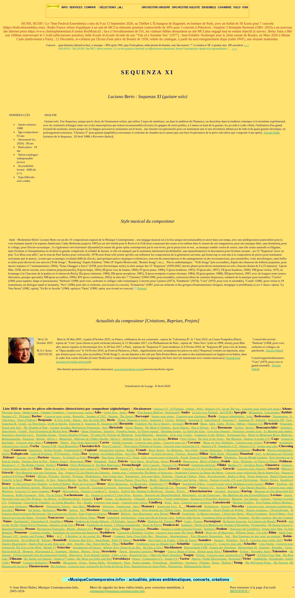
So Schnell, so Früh (74, 457)
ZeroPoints (153, 461)
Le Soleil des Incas (163, 453)
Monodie (39, 480)
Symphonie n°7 (158, 483)
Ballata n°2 (235, 465)
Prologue (78, 476)
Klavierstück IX (11, 551)
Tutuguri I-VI (10, 536)
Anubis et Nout (236, 476)
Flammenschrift (73, 450)
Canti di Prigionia (41, 453)
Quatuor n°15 (247, 446)
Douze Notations (91, 431)
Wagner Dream (269, 480)
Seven (164, 461)
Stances (221, 487)
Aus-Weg (83, 480)
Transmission (281, 416)
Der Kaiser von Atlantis (38, 558)
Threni (123, 551)
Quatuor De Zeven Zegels (151, 468)
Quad (136, 457)
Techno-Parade (53, 450)
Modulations (93, 476)
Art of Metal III (30, 540)
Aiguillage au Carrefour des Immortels (75, 532)
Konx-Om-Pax (102, 543)
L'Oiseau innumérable (127, 525)
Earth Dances (181, 427)
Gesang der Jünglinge (223, 547)
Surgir (32, 457)
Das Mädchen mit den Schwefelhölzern (245, 495)
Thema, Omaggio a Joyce (132, 420)
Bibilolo (126, 513)
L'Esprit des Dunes (233, 513)
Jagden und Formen (32, 536)
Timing (64, 442)
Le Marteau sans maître (278, 431)
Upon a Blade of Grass (182, 551)
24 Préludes (118, 521)
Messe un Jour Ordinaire (218, 442)
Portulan (41, 517)
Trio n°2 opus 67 (112, 446)
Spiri (258, 453)
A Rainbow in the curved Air (83, 536)
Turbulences (211, 506)
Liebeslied (113, 517)
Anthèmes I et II (131, 438)
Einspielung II (39, 521)
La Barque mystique (209, 513)
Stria (6, 450)
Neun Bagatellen (68, 446)
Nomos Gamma (141, 562)
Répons (41, 438)
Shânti (112, 461)
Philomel (24, 416)
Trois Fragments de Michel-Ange (48, 431)
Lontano (265, 498)
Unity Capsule (151, 465)
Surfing (239, 427)
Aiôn (70, 543)
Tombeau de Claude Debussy (92, 521)
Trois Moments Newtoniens (207, 536)
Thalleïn (226, 562)
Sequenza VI (246, 420)
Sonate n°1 (127, 468)
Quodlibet (56, 521)
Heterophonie (70, 491)
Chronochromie (279, 510)
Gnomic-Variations (211, 450)
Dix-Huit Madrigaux (108, 465)
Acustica (114, 491)
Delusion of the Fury (62, 525)
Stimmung (61, 551)
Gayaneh (220, 491)
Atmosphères (155, 498)
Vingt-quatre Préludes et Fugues (143, 446)
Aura (176, 502)
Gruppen (264, 547)
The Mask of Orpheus (158, 427)
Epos (236, 461)
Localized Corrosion (104, 487)
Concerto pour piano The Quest (175, 532)
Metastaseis (70, 562)
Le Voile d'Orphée (60, 483)
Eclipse (244, 551)
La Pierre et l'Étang (266, 461)
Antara (77, 420)
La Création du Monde (262, 521)
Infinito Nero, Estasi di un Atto (122, 547)
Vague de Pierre (152, 525)
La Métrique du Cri (162, 487)
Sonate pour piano (163, 416)
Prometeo (244, 517)
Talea (202, 476)
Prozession (139, 528)
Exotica (170, 491)
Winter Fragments (257, 513)
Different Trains (245, 532)
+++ (246, 45)
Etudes (88, 502)
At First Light (62, 420)
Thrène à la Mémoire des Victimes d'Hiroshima (222, 525)
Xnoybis (80, 543)
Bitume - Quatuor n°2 (80, 528)
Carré (289, 547)
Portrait (142, 288)
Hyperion (109, 506)
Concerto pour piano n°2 (17, 468)
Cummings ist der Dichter (210, 435)
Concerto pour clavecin (251, 468)
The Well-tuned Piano (258, 562)
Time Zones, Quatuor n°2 (116, 457)
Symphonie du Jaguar (100, 525)
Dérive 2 (115, 438)
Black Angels (157, 450)
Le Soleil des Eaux (194, 431)
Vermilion (232, 540)
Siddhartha (261, 558)
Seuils (6, 453)
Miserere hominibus (54, 487)
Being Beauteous (118, 483)
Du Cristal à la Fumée (162, 540)
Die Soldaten (59, 566)
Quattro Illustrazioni (14, 543)
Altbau (116, 528)
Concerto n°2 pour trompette (32, 491)
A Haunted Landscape (237, 450)
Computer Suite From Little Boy (134, 536)
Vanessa (113, 416)
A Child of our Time (269, 555)
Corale (22, 423)
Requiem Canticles (140, 551)
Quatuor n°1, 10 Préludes (169, 408)
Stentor (74, 510)
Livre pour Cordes (181, 435)
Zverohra (7, 510)
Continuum (15, 502)
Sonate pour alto (267, 446)
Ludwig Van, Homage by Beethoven (142, 491)
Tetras (216, 562)
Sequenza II (195, 420)
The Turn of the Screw (211, 438)
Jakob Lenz (286, 532)
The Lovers (127, 416)
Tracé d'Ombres (26, 420)
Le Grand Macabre (63, 502)
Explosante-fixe (236, 435)
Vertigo (230, 423)
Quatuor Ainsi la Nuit (35, 461)
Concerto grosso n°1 (204, 543)
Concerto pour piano (29, 442)
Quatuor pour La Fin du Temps (121, 510)
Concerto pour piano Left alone (261, 408)
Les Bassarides (139, 483)
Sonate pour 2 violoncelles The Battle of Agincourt (142, 472)
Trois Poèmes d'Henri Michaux (274, 502)
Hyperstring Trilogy (58, 506)
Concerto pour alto (231, 543)
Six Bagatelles (124, 498)
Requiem (192, 453)
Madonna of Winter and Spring (178, 480)
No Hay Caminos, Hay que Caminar (272, 517)
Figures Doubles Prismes (74, 435)
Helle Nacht (217, 453)
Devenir (56, 457)
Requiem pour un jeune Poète (149, 566)
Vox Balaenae (174, 450)
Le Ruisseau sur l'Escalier (278, 453)
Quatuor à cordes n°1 (94, 491)
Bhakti (153, 480)
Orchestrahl (172, 412)
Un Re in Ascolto (58, 423)
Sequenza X (76, 423)
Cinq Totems (266, 543)
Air (87, 495)
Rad (107, 528)
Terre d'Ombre (277, 513)
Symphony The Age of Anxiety (153, 423)
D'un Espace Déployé (150, 412)
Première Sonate (126, 431)
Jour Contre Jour (113, 476)
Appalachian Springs (112, 450)
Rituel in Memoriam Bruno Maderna (270, 435)
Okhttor (241, 423)
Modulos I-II (155, 521)
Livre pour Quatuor (219, 431)
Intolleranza (128, 517)
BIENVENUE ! (239, 591)
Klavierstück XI (247, 547)
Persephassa (160, 562)
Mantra (86, 551)
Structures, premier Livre (247, 431)
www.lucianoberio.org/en (129, 369)
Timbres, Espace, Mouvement (66, 461)
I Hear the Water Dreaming (165, 555)
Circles (169, 420)
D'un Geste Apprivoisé (84, 442)
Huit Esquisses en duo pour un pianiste (257, 536)
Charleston (9, 420)
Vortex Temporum (257, 476)
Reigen (250, 427)
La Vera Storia (37, 423)
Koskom (94, 453)
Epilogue (167, 476)
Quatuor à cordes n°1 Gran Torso (111, 495)
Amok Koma (102, 540)
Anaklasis (187, 525)
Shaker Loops (30, 412)
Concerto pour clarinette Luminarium (270, 506)
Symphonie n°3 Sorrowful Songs (201, 468)
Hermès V (49, 547)
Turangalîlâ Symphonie (197, 510)
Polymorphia (259, 525)
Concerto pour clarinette (191, 416)
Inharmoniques (179, 536)
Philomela (232, 453)
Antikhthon (177, 562)
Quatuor (219, 540)
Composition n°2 (153, 558)
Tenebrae (282, 483)
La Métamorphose (69, 498)
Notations (28, 438)
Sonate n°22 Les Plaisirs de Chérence (88, 472)
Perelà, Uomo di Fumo (194, 457)
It (291, 416)
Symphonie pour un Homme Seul (156, 543)
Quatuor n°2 (9, 416)
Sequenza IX (9, 423)
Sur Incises (160, 438)
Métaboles (230, 457)
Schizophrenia (11, 540)
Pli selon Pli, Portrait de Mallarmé (112, 435)
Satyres (131, 521)
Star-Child (191, 450)
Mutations (161, 536)
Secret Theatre (134, 427)
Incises (147, 438)
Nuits (127, 562)
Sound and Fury (167, 506)
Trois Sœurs (137, 461)
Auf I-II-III (226, 412)
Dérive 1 (52, 438)
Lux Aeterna (251, 498)
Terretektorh (114, 562)
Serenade (178, 423)
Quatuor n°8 (209, 446)
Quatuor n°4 (212, 408)
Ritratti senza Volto (209, 551)
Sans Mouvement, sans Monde (150, 513)
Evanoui (87, 498)
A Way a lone (119, 555)
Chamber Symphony (53, 412)
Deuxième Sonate (171, 431)
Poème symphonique (176, 498)
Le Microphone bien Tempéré (30, 483)
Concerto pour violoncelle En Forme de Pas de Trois (99, 566)
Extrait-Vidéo (272, 132)
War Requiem (234, 438)
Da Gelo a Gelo (153, 547)
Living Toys (111, 412)
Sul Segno (34, 510)
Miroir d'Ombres (210, 461)
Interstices (125, 487)
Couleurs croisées (40, 532)
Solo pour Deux (150, 476)
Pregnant (181, 487)
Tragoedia (286, 423)
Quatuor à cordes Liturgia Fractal (181, 528)
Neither (51, 465)
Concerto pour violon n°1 (84, 468)
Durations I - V (11, 465)
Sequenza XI (92, 423)
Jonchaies (191, 562)
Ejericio (169, 521)
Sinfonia (260, 420)
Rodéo (130, 450)
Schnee (190, 408)
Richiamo (247, 461)
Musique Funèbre (243, 502)
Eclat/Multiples (144, 435)
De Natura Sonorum (235, 521)
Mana (204, 423)
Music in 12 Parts (55, 468)
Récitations (256, 412)
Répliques (49, 510)
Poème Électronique (214, 558)
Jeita (249, 416)
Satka (220, 423)
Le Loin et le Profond (205, 412)
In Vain (51, 480)
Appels (288, 495)
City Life (261, 532)
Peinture (180, 453)
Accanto (138, 495)
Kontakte (277, 547)
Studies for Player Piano (81, 517)
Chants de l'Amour (186, 476)
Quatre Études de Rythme (228, 510)
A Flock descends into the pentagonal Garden (40, 555)
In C (60, 536)
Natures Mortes (66, 480)
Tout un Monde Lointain (253, 457)
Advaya (203, 480)
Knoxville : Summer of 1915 (90, 416)
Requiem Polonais (13, 528)
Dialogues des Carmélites (245, 528)
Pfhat (115, 543)
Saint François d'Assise (93, 513)
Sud (228, 536)
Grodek (22, 431)
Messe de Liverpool (83, 483)
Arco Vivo (131, 453)
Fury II (244, 540)
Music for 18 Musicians (220, 532)
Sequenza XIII (109, 423)
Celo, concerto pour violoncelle (160, 457)
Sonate (109, 498)
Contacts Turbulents (35, 562)
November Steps (261, 551)
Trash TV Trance (121, 540)
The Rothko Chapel (33, 465)
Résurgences (190, 461)
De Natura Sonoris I (280, 525)
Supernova (36, 450)
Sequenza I (157, 420)
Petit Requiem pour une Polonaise (36, 472)
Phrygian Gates (11, 412)
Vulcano (46, 540)
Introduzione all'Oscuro (87, 547)
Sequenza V (229, 420)
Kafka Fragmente (26, 495)
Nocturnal (234, 558)
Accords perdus (216, 476)
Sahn (212, 423)
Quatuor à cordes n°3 (257, 438)
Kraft (168, 502)
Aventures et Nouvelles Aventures (210, 498)
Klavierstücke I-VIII (196, 547)
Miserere (287, 468)
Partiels (66, 476)
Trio (213, 427)
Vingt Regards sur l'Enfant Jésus (161, 510)
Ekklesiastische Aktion (197, 566)
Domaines (162, 435)
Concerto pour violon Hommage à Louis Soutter (235, 483)
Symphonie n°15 (228, 446)
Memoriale (66, 438)
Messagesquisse (11, 438)
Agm (105, 427)
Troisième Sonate (46, 435)
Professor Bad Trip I (81, 540)
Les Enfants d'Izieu (112, 453)
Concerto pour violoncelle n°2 (225, 555)
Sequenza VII (276, 420)
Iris (82, 510)
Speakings (286, 480)
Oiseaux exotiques (257, 510)
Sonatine (109, 431)
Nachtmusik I (22, 521)
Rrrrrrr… (182, 491)
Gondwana (188, 513)
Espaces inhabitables (232, 416)
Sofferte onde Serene (188, 517)
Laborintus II (213, 420)
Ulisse (76, 453)
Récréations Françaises (51, 528)
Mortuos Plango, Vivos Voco (131, 480)
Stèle (41, 495)
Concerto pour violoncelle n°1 (181, 446)
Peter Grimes (188, 438)
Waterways (75, 555)
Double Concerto (122, 442)
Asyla (123, 412)
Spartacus (233, 491)
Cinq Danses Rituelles (253, 487)
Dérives (42, 476)
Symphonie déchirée (203, 465)
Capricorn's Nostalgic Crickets (135, 532)
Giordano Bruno (254, 465)
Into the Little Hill (94, 420)
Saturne (22, 457)
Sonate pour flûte (272, 528)
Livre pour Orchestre (15, 506)
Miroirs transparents (280, 450)
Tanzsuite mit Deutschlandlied (162, 495)
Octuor (94, 480)
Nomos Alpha (97, 562)
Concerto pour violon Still (266, 540)
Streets (225, 506)
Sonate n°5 (171, 558)
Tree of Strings (200, 427)
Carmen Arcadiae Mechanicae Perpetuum (75, 427)
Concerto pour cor (174, 442)
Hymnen (74, 551)
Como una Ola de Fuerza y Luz (156, 517)
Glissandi (140, 498)
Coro (289, 420)
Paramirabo (276, 558)
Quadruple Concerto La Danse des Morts (199, 472)
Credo (188, 521)
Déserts (196, 558)
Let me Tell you (231, 408)
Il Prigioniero (62, 453)
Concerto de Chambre (37, 502)
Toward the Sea (138, 555)
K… (181, 506)
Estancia (287, 465)
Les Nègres (50, 498)
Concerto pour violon (80, 412)
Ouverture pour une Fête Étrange (22, 498)
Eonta (83, 562)
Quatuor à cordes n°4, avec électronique (234, 480)
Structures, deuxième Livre (18, 435)
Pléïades (204, 562)
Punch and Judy (12, 427)
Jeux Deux (79, 506)
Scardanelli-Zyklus (193, 483)
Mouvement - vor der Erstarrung (201, 495)
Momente (28, 551)
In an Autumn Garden (97, 555)
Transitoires (132, 476)
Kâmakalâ (100, 461)
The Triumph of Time (35, 427)
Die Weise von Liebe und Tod (93, 558)
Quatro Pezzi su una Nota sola (47, 543)
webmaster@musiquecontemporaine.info (117, 591)
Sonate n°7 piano (64, 558)
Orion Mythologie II (82, 465)
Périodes (53, 476)
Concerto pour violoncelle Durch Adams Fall (252, 472)
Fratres (198, 521)
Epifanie (181, 420)
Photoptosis (175, 566)
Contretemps (272, 412)
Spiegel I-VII (49, 446)
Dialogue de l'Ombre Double (91, 438)
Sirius (96, 551)
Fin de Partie (54, 495)
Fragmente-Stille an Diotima (219, 517)
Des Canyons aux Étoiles (62, 513)
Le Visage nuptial (148, 431)
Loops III (84, 487)
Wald (200, 408)
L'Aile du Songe (187, 540)
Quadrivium (123, 506)
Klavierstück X (44, 551)
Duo (89, 543)
